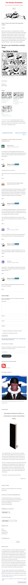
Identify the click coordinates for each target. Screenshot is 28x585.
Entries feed (4, 530)
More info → (23, 478)
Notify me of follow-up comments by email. (12, 330)
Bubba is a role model (6, 98)
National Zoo (15, 123)
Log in (3, 529)
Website (3, 325)
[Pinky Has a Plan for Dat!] (7, 108)
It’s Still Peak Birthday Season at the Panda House (11, 498)
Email (3, 320)
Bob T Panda (4, 123)
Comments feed (5, 532)
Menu (14, 8)
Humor (11, 123)
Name (3, 315)
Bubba (8, 123)
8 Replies (3, 28)
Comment (4, 301)
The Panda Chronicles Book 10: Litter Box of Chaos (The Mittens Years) (13, 416)
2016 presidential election (15, 121)
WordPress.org (4, 533)
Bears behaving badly (15, 119)
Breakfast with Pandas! (7, 132)
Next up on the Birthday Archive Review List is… (11, 501)
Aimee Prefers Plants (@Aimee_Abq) (15, 183)
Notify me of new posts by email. (10, 333)
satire (5, 124)
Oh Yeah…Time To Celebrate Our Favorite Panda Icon (12, 499)
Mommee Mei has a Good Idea (17, 99)
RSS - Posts (8, 367)
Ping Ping (20, 123)
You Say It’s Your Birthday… (7, 502)
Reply (3, 159)
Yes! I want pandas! (6, 356)
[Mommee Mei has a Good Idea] (18, 95)
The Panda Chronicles (14, 3)
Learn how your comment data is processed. (14, 339)
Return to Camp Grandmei (7, 504)
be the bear (22, 121)
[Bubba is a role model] (7, 95)
